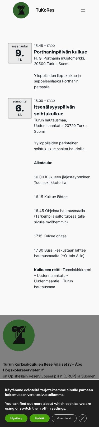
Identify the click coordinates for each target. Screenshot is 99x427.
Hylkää (39, 418)
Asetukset (64, 418)
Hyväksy (16, 418)
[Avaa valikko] (83, 10)
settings (58, 408)
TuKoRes (45, 10)
